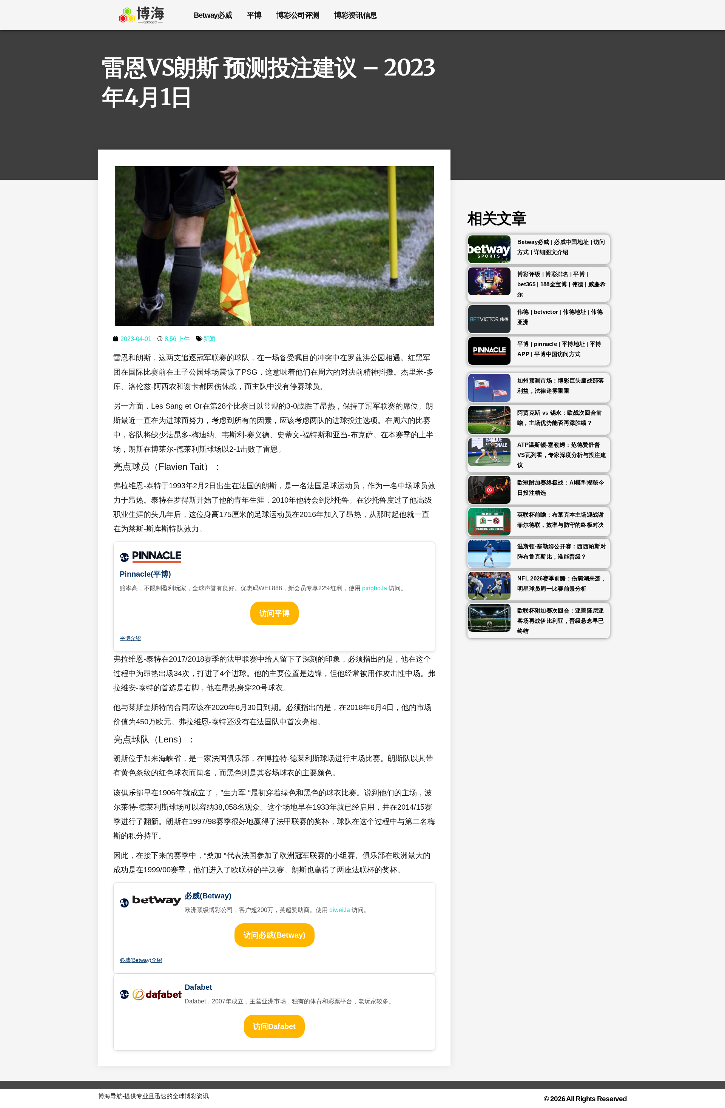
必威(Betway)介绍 (141, 960)
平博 (254, 15)
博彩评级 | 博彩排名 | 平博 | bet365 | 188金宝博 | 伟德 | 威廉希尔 (561, 284)
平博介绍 (130, 638)
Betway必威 (213, 15)
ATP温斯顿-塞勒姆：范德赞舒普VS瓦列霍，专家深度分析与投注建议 (561, 454)
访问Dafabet (274, 1026)
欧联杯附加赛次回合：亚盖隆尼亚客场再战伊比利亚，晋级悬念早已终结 (560, 620)
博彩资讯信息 (355, 15)
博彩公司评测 (297, 15)
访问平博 (274, 613)
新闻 (209, 339)
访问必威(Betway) (274, 935)
